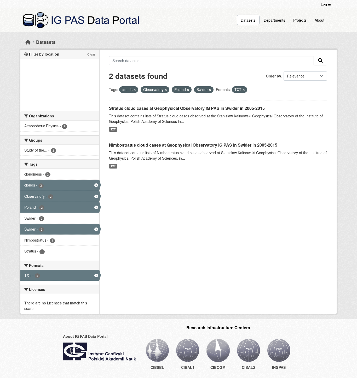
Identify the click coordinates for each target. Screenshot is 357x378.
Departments (274, 20)
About (319, 20)
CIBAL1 (187, 367)
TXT (113, 129)
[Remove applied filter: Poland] (188, 90)
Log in (326, 4)
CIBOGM (218, 367)
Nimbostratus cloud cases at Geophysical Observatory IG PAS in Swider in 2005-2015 (193, 145)
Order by (273, 76)
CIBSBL (157, 367)
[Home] (28, 42)
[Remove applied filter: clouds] (135, 90)
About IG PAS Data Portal (85, 336)
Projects (300, 20)
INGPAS (279, 367)
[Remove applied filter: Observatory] (166, 90)
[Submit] (320, 60)
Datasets (248, 20)
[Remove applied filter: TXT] (244, 90)
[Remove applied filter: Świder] (210, 90)
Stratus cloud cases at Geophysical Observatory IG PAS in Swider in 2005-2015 (187, 108)
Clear (91, 54)
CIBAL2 (248, 367)
